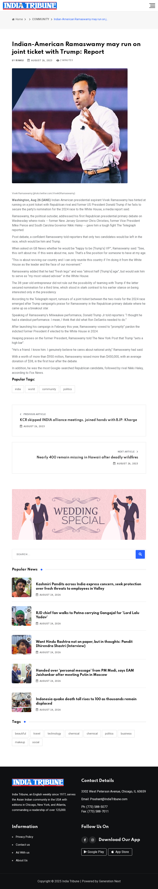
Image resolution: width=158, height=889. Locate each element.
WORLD (31, 389)
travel (36, 733)
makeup (20, 742)
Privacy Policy (24, 836)
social (35, 742)
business (126, 733)
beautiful (20, 733)
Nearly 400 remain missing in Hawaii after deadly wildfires (87, 457)
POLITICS (67, 389)
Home (19, 19)
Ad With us (22, 852)
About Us (22, 860)
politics (109, 733)
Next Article (126, 451)
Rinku (20, 60)
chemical (73, 733)
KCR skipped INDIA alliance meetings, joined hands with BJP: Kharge (78, 420)
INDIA (18, 389)
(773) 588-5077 (97, 807)
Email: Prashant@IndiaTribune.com (104, 799)
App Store (122, 852)
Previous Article (34, 414)
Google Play (95, 852)
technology (54, 733)
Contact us (23, 844)
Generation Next (110, 881)
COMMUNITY (40, 19)
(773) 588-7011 (98, 811)
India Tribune (70, 881)
